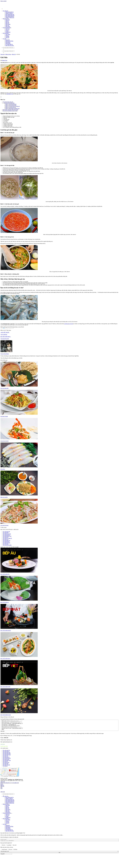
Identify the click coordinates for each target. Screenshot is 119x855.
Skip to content (3, 26)
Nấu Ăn (3, 14)
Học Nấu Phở (5, 558)
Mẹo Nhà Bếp (6, 58)
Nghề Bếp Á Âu (10, 119)
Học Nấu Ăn (5, 36)
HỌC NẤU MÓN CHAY (5, 740)
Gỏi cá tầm (2, 494)
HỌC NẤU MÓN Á (4, 627)
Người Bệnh (7, 57)
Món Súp (7, 47)
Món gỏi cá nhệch (4, 522)
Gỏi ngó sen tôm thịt (4, 466)
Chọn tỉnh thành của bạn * (6, 753)
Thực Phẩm (7, 59)
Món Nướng (7, 49)
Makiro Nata (4, 85)
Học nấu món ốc (6, 782)
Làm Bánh (9, 14)
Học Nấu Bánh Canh (7, 561)
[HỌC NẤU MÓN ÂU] (59, 585)
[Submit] (3, 74)
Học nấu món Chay (7, 780)
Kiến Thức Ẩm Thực (9, 70)
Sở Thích (15, 18)
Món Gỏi (7, 48)
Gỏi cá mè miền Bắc (4, 413)
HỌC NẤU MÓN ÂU (4, 599)
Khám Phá (7, 65)
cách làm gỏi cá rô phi (68, 349)
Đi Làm (10, 18)
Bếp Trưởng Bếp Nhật (9, 40)
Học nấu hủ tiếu (6, 788)
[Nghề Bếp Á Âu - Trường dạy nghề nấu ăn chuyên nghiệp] (12, 32)
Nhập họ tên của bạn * (5, 746)
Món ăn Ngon (8, 79)
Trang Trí (7, 63)
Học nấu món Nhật (6, 779)
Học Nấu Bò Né (6, 567)
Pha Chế (14, 14)
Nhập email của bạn (5, 752)
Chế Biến (7, 62)
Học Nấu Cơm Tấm (7, 559)
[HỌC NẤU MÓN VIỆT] (59, 698)
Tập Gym (7, 55)
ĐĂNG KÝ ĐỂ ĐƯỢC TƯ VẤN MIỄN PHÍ (9, 808)
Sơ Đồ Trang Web (4, 771)
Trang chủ (2, 79)
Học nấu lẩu (5, 786)
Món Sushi (7, 45)
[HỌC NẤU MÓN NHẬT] (59, 641)
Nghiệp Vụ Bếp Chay (9, 43)
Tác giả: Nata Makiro (4, 379)
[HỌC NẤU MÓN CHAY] (59, 726)
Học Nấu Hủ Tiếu (6, 568)
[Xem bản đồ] (9, 801)
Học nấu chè (5, 781)
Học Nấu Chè (5, 564)
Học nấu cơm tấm (6, 790)
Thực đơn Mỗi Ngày (7, 53)
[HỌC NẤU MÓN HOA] (59, 670)
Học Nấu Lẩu (5, 562)
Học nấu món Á (6, 776)
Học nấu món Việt (6, 778)
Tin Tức (4, 64)
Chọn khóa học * (4, 749)
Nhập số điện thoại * (5, 747)
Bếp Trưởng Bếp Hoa (9, 41)
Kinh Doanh (4, 18)
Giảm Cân (7, 54)
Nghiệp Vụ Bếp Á (9, 38)
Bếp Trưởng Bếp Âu (9, 37)
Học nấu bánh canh (7, 785)
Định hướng (7, 67)
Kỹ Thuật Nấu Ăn (9, 69)
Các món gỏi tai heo (4, 550)
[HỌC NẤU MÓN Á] (59, 613)
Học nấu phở (5, 789)
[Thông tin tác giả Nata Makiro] (6, 377)
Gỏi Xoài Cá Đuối (4, 441)
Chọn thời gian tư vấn (5, 751)
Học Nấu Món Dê (6, 566)
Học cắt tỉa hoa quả (7, 783)
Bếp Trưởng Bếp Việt (9, 39)
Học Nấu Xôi (5, 569)
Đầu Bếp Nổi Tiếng (9, 66)
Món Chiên (7, 51)
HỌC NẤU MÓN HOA (5, 684)
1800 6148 (2, 807)
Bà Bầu (6, 56)
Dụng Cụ (7, 60)
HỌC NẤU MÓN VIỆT (5, 712)
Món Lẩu (7, 50)
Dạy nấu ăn (5, 791)
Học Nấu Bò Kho (6, 560)
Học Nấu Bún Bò (6, 557)
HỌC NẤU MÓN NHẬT (5, 656)
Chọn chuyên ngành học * (6, 748)
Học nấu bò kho (6, 784)
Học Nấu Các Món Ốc (7, 563)
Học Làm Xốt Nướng (7, 570)
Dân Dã (7, 46)
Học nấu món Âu (6, 775)
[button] (1, 353)
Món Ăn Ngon (6, 44)
